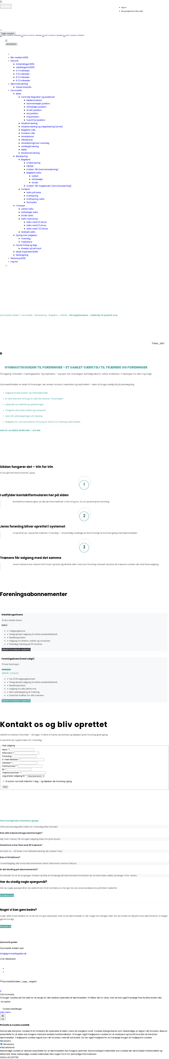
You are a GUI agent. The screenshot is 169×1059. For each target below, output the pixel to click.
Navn (5, 749)
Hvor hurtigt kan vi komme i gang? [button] (19, 820)
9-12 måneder (23, 80)
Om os (9, 16)
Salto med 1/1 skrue (36, 225)
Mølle (24, 149)
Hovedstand (27, 136)
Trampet (20, 205)
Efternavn (8, 752)
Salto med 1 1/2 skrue (37, 228)
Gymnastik (16, 90)
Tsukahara (26, 241)
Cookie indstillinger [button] (12, 1008)
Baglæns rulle (28, 129)
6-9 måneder (23, 77)
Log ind (14, 261)
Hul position (32, 113)
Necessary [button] (5, 1040)
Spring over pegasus (26, 235)
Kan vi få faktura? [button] (10, 857)
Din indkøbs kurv (12, 24)
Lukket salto (27, 208)
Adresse (7, 762)
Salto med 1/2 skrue (36, 222)
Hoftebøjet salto (29, 212)
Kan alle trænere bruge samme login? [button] (21, 832)
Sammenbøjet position (38, 103)
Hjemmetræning (19, 83)
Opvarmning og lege (26, 245)
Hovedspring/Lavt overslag (35, 143)
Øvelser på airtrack (31, 248)
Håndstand (26, 139)
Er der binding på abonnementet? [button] (19, 869)
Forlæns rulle (28, 133)
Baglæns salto (33, 172)
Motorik (14, 60)
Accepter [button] (6, 1001)
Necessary (8, 1044)
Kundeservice (13, 20)
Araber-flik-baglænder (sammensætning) (48, 185)
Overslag (25, 238)
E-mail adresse (10, 759)
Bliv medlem (19, 57)
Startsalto (31, 202)
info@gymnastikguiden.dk (13, 953)
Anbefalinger (25, 64)
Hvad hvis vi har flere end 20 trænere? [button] (21, 845)
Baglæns (25, 159)
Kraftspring (32, 195)
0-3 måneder (23, 70)
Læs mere (5, 1012)
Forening (7, 756)
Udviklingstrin (25, 67)
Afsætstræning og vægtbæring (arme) (42, 126)
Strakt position (34, 110)
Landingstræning (30, 146)
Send (5, 787)
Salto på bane (33, 192)
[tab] (84, 823)
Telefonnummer (11, 772)
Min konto (9, 12)
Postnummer (9, 766)
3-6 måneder (23, 73)
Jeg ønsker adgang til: (14, 775)
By (4, 769)
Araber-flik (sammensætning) (42, 169)
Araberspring (33, 162)
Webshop (18, 258)
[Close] (1, 30)
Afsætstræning (29, 123)
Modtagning (22, 255)
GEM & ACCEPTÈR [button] (9, 1057)
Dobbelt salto (28, 231)
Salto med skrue (29, 218)
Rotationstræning (30, 152)
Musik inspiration (27, 251)
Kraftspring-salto (35, 199)
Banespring (22, 156)
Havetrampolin (23, 87)
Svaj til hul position (35, 120)
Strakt (35, 182)
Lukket (35, 176)
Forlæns (25, 189)
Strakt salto (27, 215)
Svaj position (32, 116)
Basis (18, 93)
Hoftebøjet (37, 179)
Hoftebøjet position (36, 106)
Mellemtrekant (34, 100)
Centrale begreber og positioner (38, 96)
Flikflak (30, 166)
